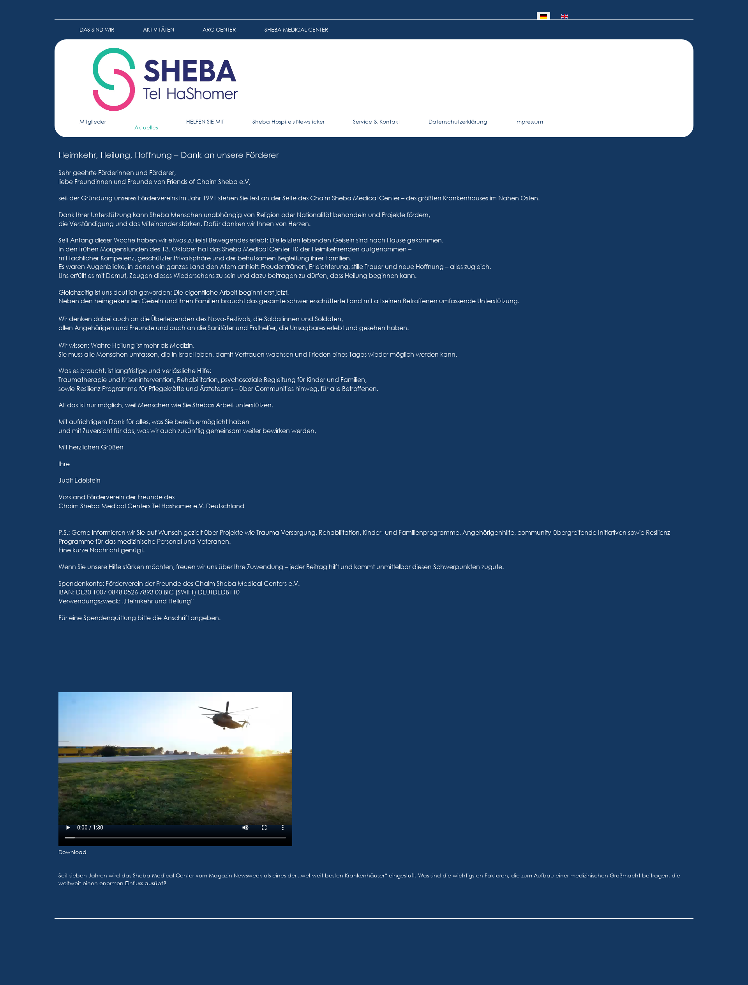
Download (72, 852)
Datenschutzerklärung (458, 121)
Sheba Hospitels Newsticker (288, 121)
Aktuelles (146, 127)
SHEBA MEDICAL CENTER (296, 29)
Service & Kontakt (376, 121)
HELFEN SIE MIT (205, 121)
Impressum (529, 121)
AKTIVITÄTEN (158, 29)
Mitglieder (92, 121)
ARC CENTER (219, 29)
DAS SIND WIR (97, 29)
